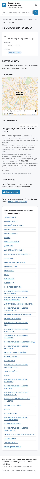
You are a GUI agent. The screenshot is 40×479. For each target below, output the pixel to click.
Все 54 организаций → (12, 447)
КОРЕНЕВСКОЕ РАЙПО (12, 319)
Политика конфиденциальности (23, 470)
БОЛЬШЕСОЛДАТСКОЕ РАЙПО (15, 352)
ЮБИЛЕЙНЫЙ (9, 361)
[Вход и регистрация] (36, 5)
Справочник (6, 19)
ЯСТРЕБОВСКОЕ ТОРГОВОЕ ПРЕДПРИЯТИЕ (19, 434)
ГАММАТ (7, 238)
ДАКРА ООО (8, 246)
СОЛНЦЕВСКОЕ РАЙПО (12, 405)
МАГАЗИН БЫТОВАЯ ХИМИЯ (14, 262)
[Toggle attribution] (36, 111)
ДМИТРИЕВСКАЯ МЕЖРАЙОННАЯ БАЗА (18, 304)
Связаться (5, 470)
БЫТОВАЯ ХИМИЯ (10, 229)
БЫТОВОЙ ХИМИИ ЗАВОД (14, 225)
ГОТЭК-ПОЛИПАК (10, 413)
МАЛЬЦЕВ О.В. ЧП (10, 266)
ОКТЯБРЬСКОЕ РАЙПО (12, 424)
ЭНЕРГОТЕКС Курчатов (17, 201)
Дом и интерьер (19, 19)
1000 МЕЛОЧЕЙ (10, 217)
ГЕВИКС (7, 409)
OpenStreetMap (8, 113)
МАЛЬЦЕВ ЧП (9, 271)
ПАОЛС (7, 375)
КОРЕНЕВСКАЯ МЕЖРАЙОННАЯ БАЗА (17, 314)
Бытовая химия (32, 19)
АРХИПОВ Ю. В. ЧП (11, 221)
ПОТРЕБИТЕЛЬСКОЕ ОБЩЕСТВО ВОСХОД (19, 342)
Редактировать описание (28, 126)
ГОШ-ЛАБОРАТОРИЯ (11, 242)
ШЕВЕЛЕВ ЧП (9, 283)
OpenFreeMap (8, 111)
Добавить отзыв (10, 192)
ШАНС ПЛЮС (9, 279)
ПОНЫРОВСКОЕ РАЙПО (12, 287)
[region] (20, 96)
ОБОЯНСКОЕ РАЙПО (11, 357)
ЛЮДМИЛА (8, 258)
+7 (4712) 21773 (14, 45)
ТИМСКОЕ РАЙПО (10, 371)
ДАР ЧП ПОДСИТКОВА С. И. (14, 250)
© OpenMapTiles (17, 111)
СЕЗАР (6, 275)
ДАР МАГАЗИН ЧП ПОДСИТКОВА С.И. (17, 254)
